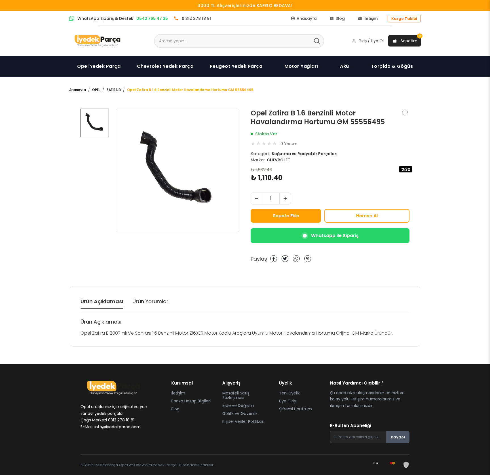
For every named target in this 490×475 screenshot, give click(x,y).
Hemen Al (367, 215)
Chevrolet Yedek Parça (165, 66)
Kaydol (398, 437)
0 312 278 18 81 (196, 18)
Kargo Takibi (404, 18)
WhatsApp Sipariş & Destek (122, 18)
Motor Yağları (301, 66)
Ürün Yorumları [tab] (151, 301)
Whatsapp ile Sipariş (335, 235)
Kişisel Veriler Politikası (243, 421)
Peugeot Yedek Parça (236, 66)
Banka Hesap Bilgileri (191, 401)
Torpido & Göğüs (392, 66)
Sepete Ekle (286, 215)
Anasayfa (77, 90)
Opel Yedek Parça (99, 66)
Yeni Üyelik (289, 393)
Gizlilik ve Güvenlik (239, 413)
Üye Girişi (288, 401)
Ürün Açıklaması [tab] (102, 301)
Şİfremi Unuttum (295, 409)
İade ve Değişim (238, 405)
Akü (344, 66)
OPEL (96, 90)
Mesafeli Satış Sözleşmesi (235, 395)
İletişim (178, 393)
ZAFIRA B (113, 90)
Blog (175, 409)
